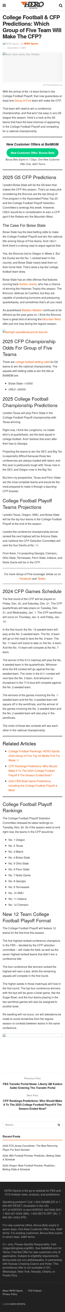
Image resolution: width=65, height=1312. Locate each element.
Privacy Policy (10, 1294)
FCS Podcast (35, 1290)
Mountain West (51, 319)
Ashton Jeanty (28, 284)
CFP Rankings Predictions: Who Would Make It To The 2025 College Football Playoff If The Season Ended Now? (32, 770)
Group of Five (23, 100)
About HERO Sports (13, 1290)
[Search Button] (60, 5)
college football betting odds (32, 362)
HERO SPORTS (17, 1303)
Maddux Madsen (32, 310)
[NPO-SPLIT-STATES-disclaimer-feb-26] (32, 1050)
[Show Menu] (4, 5)
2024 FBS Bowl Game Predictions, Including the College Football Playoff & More (32, 785)
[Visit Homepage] (32, 5)
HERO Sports (31, 43)
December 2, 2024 (16, 47)
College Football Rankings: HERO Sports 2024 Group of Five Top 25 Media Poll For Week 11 (34, 755)
